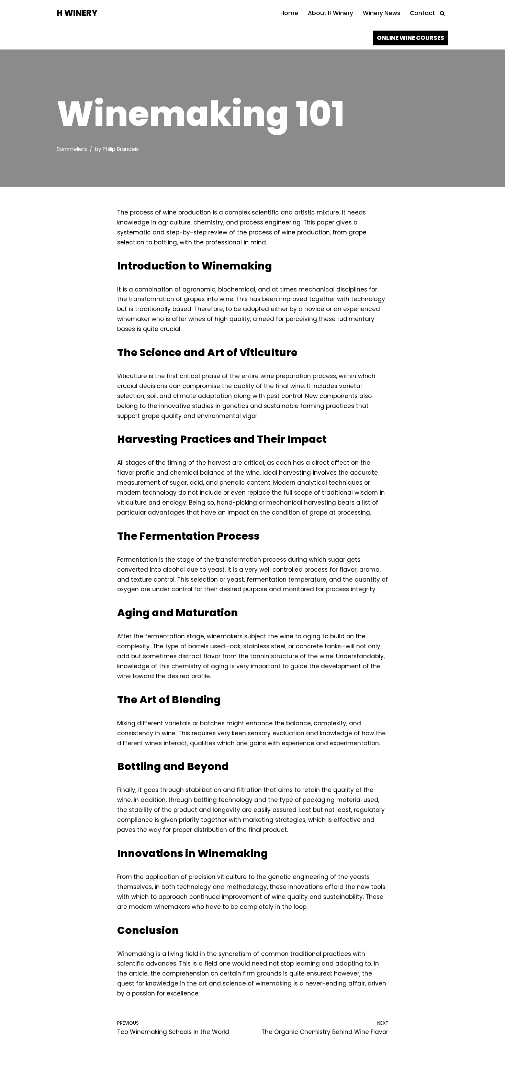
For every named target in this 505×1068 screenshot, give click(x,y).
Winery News (381, 13)
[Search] (442, 13)
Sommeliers (72, 149)
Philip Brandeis (121, 149)
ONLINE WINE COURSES (410, 38)
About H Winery (330, 13)
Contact (422, 13)
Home (289, 13)
